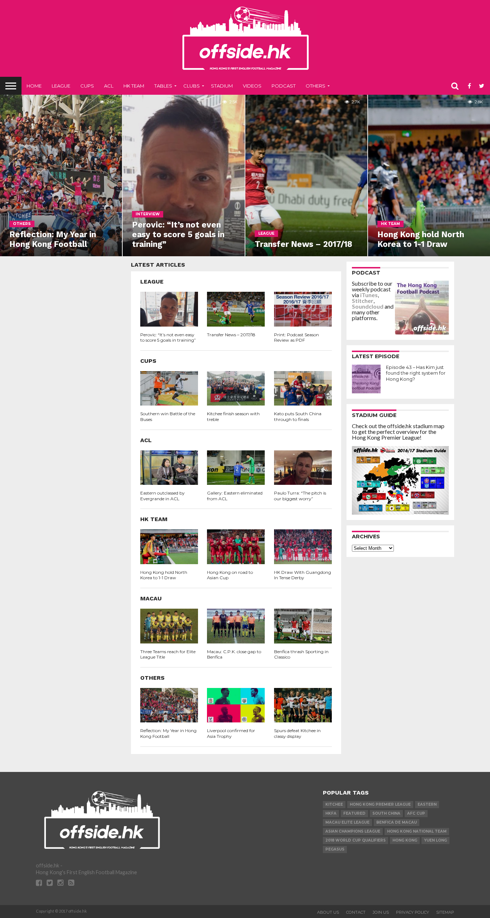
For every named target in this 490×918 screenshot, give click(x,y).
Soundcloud (367, 306)
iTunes (369, 294)
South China (386, 813)
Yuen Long (435, 840)
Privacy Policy (412, 912)
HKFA (330, 813)
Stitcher (362, 300)
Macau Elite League (347, 822)
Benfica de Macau (396, 822)
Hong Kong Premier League (380, 804)
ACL (108, 86)
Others (315, 86)
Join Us (381, 912)
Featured (354, 813)
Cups (87, 86)
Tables (163, 86)
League (61, 86)
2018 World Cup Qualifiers (355, 840)
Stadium (222, 86)
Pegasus (334, 849)
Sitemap (445, 912)
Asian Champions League (352, 831)
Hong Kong (404, 840)
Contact (356, 912)
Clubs (191, 86)
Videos (252, 86)
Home (34, 86)
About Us (328, 912)
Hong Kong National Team (417, 831)
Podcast (284, 86)
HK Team (133, 86)
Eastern (427, 804)
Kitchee (334, 804)
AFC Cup (416, 813)
